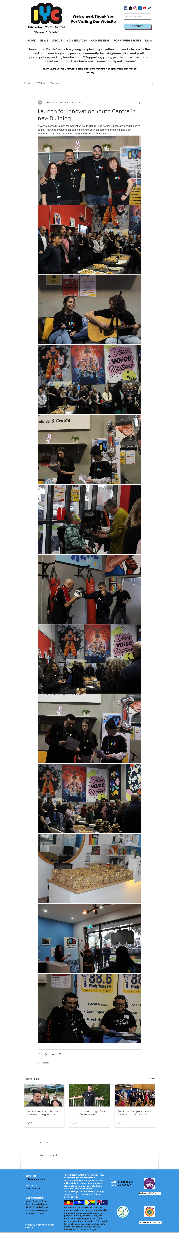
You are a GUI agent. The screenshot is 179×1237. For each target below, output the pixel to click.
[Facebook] (125, 8)
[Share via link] (59, 1054)
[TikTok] (149, 8)
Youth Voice (55, 83)
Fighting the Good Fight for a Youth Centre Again (89, 1113)
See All (152, 1078)
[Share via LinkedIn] (52, 1054)
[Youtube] (144, 8)
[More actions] (139, 102)
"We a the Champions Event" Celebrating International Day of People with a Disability (134, 1113)
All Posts (27, 83)
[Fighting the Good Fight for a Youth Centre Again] (89, 1095)
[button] (127, 40)
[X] (130, 8)
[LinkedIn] (140, 8)
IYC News (41, 83)
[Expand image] (89, 170)
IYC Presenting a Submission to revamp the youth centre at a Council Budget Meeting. (44, 1113)
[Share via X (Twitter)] (46, 1054)
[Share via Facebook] (39, 1054)
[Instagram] (135, 8)
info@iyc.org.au (35, 1179)
